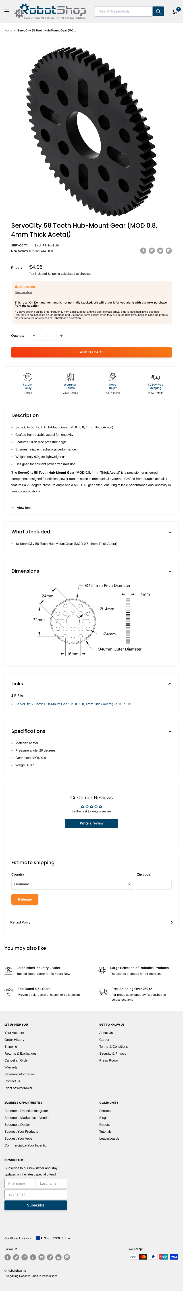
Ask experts (113, 393)
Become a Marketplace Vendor (27, 1118)
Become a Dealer (17, 1124)
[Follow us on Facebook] (7, 1257)
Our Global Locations (18, 1238)
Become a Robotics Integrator (26, 1111)
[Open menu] (6, 11)
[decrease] (34, 335)
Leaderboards (109, 1138)
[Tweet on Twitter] (160, 250)
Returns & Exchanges (20, 1053)
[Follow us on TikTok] (50, 1257)
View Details (70, 393)
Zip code (143, 874)
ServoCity (19, 245)
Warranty (11, 1067)
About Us (106, 1033)
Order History (14, 1039)
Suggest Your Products (21, 1131)
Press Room (108, 1060)
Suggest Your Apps (18, 1138)
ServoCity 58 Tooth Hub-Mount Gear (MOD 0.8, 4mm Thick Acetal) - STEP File (73, 704)
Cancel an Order (16, 1060)
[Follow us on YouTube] (41, 1257)
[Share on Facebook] (143, 250)
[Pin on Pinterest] (152, 250)
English (60, 1238)
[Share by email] (169, 250)
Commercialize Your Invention (26, 1145)
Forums (105, 1111)
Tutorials (105, 1131)
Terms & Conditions (113, 1046)
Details (27, 393)
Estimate (25, 899)
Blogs (103, 1118)
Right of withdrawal (18, 1088)
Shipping (10, 1046)
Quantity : (19, 335)
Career (104, 1039)
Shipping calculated (61, 273)
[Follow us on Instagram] (24, 1257)
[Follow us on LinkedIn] (58, 1257)
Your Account (14, 1033)
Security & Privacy (113, 1053)
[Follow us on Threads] (67, 1257)
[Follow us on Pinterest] (33, 1257)
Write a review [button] (91, 823)
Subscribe (35, 1205)
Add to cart (91, 352)
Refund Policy (20, 922)
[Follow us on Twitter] (16, 1257)
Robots (104, 1124)
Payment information (19, 1074)
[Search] (158, 11)
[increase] (61, 335)
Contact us (12, 1081)
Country (17, 874)
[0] (175, 11)
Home (8, 30)
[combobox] (124, 11)
